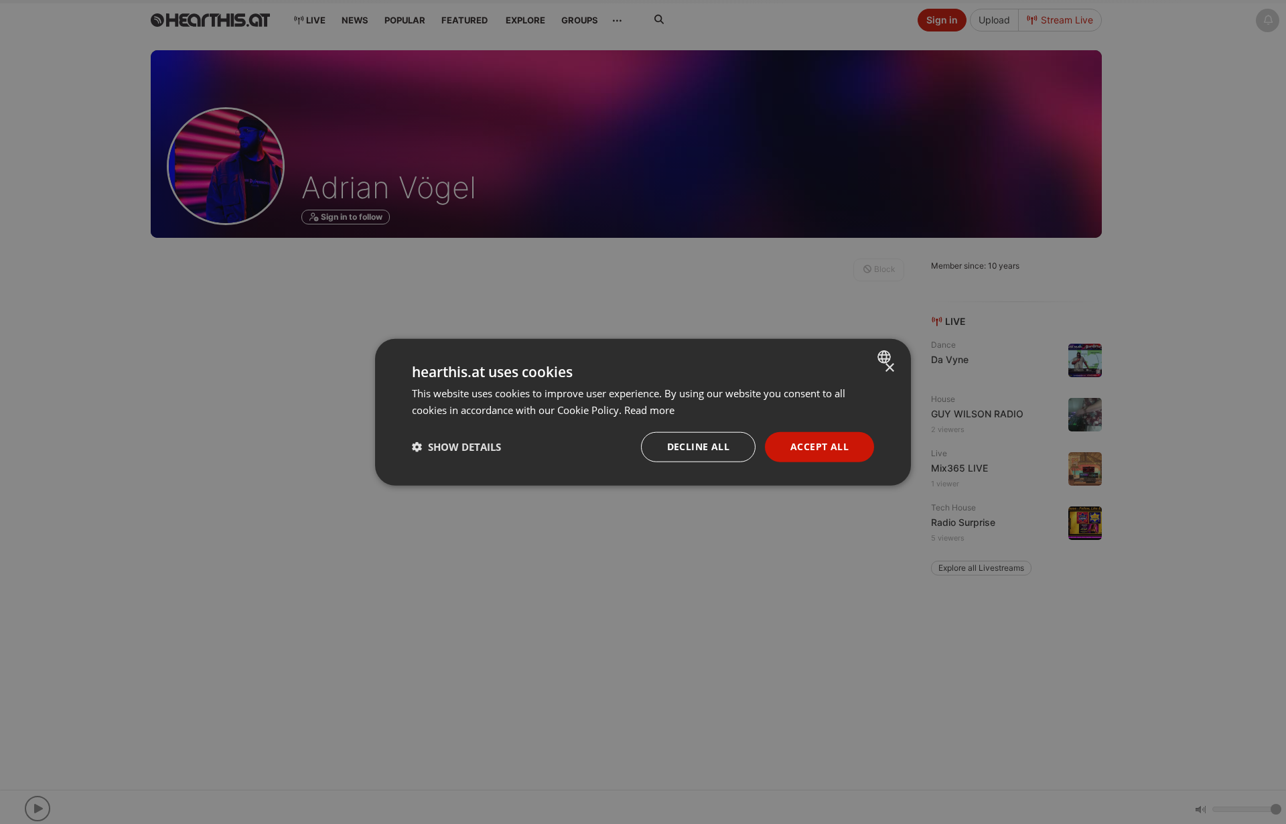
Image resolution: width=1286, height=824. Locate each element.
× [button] (889, 368)
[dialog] (643, 412)
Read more (649, 410)
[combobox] (885, 357)
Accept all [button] (819, 446)
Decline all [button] (698, 446)
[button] (456, 446)
